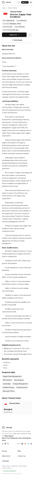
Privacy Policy (6, 466)
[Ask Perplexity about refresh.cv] (28, 444)
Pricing (4, 451)
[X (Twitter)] (2, 443)
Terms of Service (6, 468)
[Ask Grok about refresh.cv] (31, 444)
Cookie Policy (14, 466)
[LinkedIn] (5, 443)
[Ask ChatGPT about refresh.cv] (22, 444)
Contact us (21, 456)
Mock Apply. (9, 436)
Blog (19, 451)
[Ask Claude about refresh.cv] (25, 444)
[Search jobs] (18, 2)
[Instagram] (8, 443)
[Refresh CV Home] (3, 427)
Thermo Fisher (12, 8)
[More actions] (29, 34)
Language (5, 461)
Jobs (3, 8)
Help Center (6, 456)
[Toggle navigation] (31, 2)
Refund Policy (23, 466)
